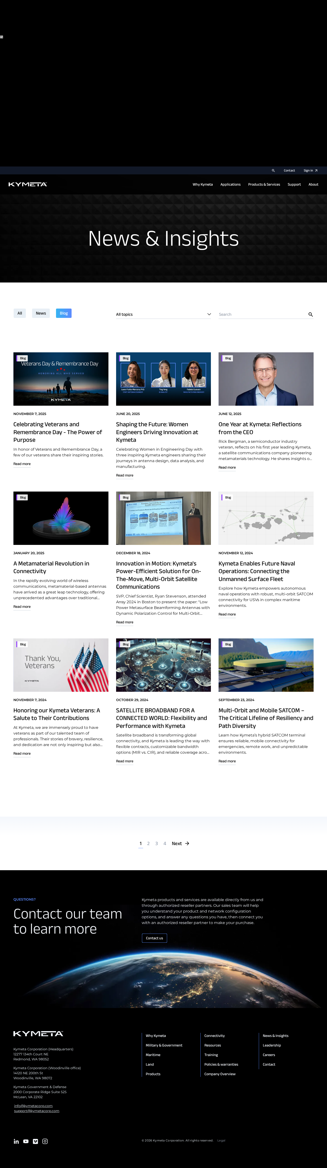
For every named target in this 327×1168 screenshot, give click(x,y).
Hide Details (25, 163)
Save (42, 163)
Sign (308, 170)
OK (51, 163)
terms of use (63, 27)
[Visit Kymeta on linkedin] (16, 1141)
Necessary (22, 37)
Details (6, 163)
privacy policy (28, 27)
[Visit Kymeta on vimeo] (35, 1141)
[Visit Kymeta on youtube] (26, 1141)
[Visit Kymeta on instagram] (45, 1141)
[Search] (273, 170)
